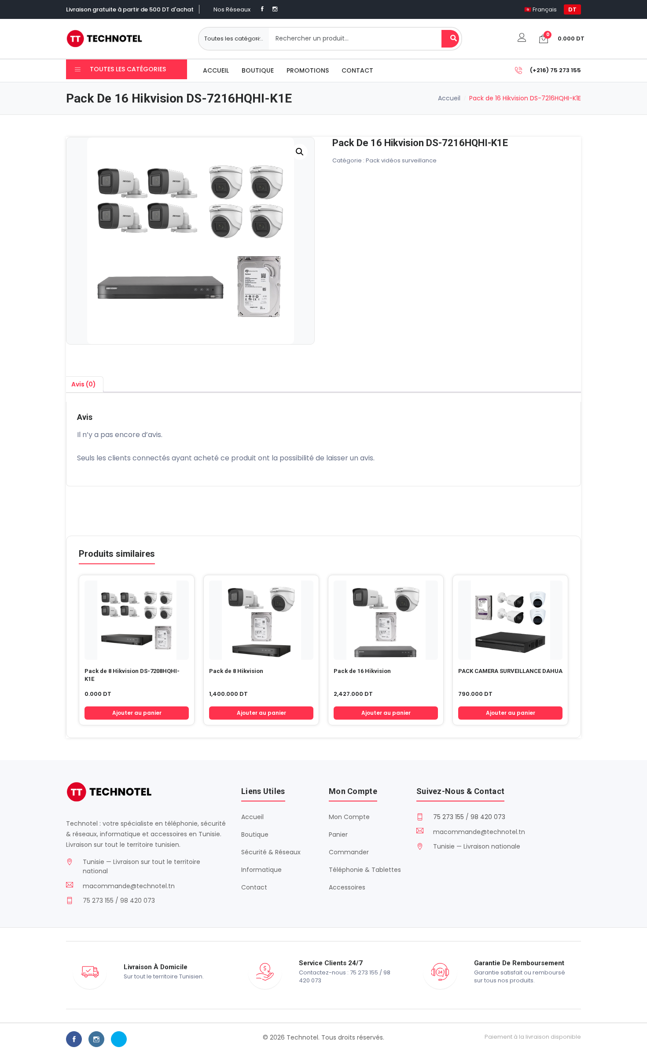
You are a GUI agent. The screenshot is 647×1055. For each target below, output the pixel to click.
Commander (349, 852)
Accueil (216, 70)
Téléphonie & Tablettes (365, 869)
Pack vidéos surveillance (401, 160)
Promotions (308, 70)
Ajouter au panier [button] (137, 713)
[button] (300, 152)
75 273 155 (448, 816)
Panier (338, 834)
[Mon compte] (522, 38)
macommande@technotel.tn (129, 886)
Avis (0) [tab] (83, 384)
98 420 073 (488, 816)
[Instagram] (274, 9)
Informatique (261, 869)
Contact (357, 70)
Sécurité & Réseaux (271, 852)
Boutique (258, 70)
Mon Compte (349, 816)
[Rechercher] (450, 39)
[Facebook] (262, 9)
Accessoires (347, 887)
